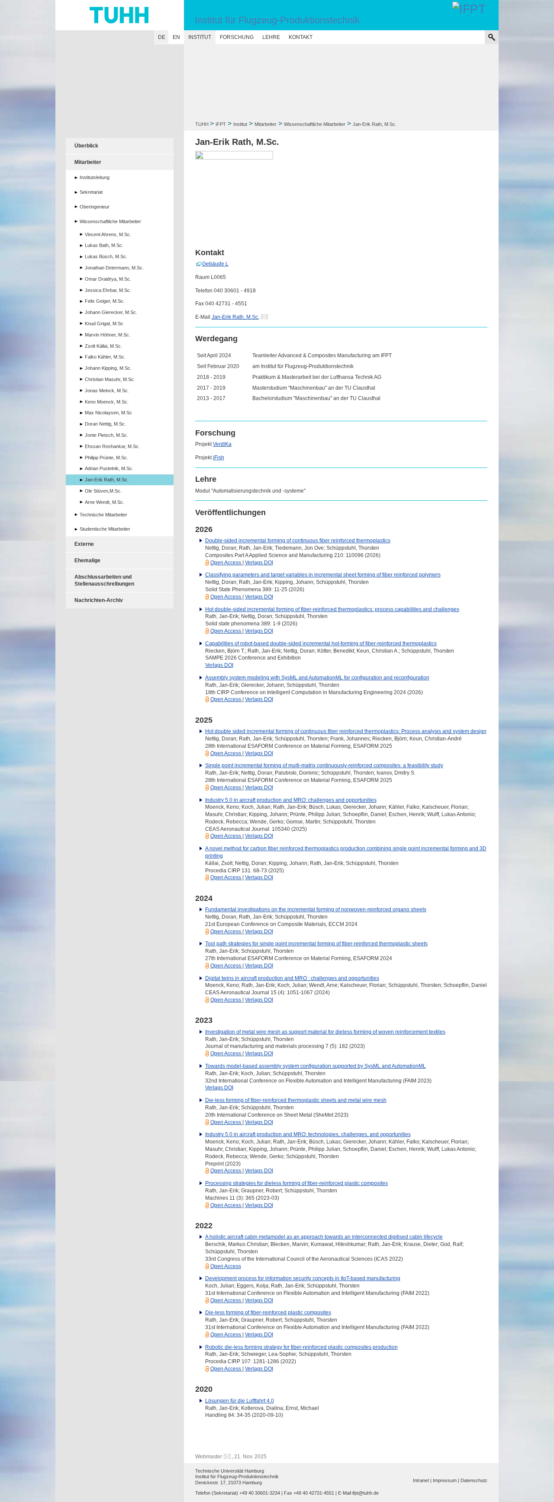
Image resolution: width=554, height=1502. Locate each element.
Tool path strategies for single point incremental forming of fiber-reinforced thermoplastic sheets (316, 944)
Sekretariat (91, 192)
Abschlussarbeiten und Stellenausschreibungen (104, 580)
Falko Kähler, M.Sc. (105, 356)
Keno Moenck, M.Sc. (107, 401)
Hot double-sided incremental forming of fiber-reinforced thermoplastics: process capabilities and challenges (332, 609)
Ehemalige (87, 560)
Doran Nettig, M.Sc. (105, 423)
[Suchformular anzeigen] (492, 37)
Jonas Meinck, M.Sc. (107, 390)
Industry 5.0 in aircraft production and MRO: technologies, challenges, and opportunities (308, 1134)
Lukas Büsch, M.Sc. (106, 256)
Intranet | (422, 1480)
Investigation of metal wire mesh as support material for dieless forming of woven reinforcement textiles (325, 1032)
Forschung (237, 37)
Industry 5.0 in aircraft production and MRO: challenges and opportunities (291, 800)
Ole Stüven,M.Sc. (103, 490)
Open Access (226, 563)
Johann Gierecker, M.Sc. (111, 312)
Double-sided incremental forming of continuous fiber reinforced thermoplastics (297, 541)
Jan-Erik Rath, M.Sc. (235, 317)
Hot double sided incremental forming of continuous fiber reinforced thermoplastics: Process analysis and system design (345, 731)
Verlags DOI (259, 563)
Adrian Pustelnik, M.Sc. (109, 468)
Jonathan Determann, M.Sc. (114, 267)
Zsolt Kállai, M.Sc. (103, 346)
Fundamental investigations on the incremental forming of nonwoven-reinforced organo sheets (315, 909)
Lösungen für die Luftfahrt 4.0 (239, 1401)
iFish (218, 458)
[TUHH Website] (119, 15)
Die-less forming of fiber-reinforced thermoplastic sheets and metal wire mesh (296, 1100)
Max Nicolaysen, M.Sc (108, 412)
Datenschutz (474, 1480)
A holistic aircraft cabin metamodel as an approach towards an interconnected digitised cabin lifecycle (324, 1237)
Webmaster (208, 1457)
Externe (84, 544)
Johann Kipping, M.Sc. (108, 368)
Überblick (86, 146)
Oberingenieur (95, 206)
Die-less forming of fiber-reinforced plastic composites (268, 1313)
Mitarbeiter (265, 124)
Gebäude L (215, 264)
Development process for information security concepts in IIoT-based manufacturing (302, 1278)
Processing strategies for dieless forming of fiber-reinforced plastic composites (296, 1183)
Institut (199, 37)
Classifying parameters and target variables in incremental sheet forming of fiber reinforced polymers (323, 575)
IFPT (221, 124)
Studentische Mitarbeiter (105, 529)
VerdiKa (222, 444)
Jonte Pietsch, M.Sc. (106, 435)
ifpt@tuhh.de (365, 1493)
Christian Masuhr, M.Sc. (110, 379)
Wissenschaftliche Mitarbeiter (314, 124)
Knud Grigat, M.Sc (104, 323)
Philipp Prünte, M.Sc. (106, 457)
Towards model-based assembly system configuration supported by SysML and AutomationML (315, 1066)
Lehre (271, 37)
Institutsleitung (95, 177)
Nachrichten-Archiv (98, 600)
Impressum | (446, 1480)
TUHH (202, 124)
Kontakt (300, 37)
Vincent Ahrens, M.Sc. (108, 234)
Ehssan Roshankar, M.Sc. (112, 446)
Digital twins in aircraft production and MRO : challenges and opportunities (292, 978)
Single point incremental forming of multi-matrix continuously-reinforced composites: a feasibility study (324, 765)
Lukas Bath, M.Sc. (104, 245)
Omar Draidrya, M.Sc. (108, 279)
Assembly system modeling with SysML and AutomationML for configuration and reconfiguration (317, 678)
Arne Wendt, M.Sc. (104, 502)
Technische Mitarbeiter (103, 514)
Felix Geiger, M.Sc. (105, 301)
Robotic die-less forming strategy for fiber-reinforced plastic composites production (301, 1347)
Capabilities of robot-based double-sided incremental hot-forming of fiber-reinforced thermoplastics (321, 644)
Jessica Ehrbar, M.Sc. (108, 290)
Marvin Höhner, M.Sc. (107, 334)
